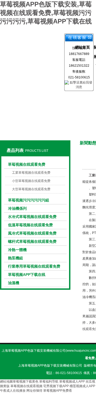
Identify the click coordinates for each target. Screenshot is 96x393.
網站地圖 (6, 381)
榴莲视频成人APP (82, 386)
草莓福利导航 (48, 381)
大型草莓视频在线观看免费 (31, 189)
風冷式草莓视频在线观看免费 (32, 233)
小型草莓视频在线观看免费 (31, 181)
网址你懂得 (34, 390)
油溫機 (13, 283)
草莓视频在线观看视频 (26, 386)
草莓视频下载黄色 (25, 381)
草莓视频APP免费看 (57, 390)
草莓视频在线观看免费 (26, 164)
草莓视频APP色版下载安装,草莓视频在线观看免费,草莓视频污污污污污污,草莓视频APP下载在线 (46, 13)
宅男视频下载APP (56, 386)
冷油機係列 (17, 208)
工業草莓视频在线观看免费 (31, 172)
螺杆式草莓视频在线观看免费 (32, 241)
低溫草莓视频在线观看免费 (30, 225)
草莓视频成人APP (72, 381)
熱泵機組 (15, 258)
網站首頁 (82, 47)
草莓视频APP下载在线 (26, 274)
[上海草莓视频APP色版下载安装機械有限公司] (35, 42)
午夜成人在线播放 (13, 390)
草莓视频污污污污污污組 (28, 200)
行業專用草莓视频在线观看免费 (34, 266)
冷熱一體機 (17, 250)
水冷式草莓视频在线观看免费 (32, 217)
